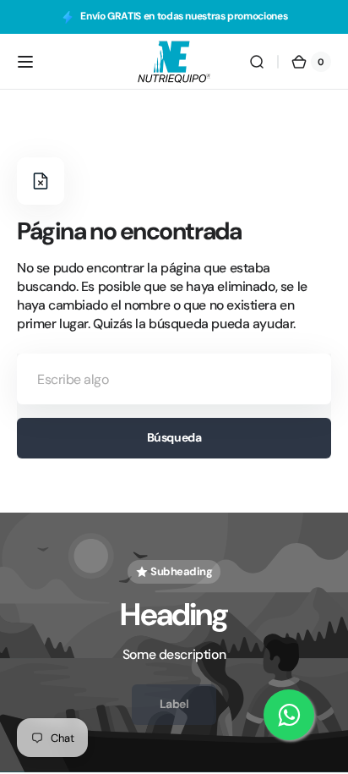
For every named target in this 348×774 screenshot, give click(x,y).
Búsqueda (174, 437)
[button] (25, 61)
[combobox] (174, 379)
